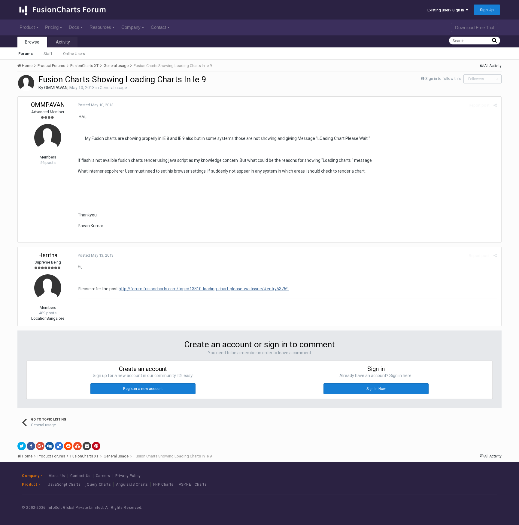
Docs (74, 27)
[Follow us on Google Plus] (482, 507)
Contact (158, 27)
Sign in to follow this (443, 78)
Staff (48, 53)
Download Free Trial (474, 27)
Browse (32, 42)
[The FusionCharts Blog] (442, 507)
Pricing (52, 27)
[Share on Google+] (40, 446)
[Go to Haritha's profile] (47, 287)
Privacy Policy (128, 476)
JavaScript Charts (64, 484)
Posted (96, 105)
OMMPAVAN (56, 87)
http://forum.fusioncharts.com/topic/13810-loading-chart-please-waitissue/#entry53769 (204, 288)
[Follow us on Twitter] (469, 507)
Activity (63, 42)
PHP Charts (163, 484)
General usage (113, 87)
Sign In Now (376, 389)
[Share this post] (495, 105)
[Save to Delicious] (59, 446)
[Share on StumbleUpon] (77, 446)
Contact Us (80, 476)
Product (27, 27)
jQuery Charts (98, 484)
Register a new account (143, 389)
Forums (25, 53)
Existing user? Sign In (446, 10)
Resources (100, 27)
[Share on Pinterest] (96, 446)
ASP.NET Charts (193, 484)
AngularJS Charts (132, 484)
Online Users (74, 53)
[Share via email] (87, 446)
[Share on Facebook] (31, 446)
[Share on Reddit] (68, 446)
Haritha (47, 255)
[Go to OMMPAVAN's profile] (26, 83)
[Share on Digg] (49, 446)
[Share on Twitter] (21, 446)
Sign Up (487, 10)
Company (131, 27)
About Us (57, 476)
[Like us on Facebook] (455, 507)
